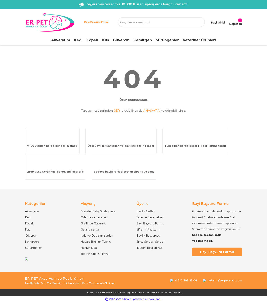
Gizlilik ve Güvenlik (93, 223)
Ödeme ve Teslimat (94, 217)
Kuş (27, 229)
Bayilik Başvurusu (148, 235)
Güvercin (31, 235)
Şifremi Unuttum (147, 229)
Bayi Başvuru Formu (150, 223)
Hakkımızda (89, 248)
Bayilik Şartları (145, 211)
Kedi (28, 217)
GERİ (117, 110)
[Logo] (50, 22)
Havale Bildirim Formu (96, 241)
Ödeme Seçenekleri (150, 217)
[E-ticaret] (133, 299)
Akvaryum (32, 211)
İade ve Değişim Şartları (97, 235)
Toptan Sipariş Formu (95, 254)
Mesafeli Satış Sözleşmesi (98, 211)
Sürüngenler (33, 248)
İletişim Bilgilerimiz (149, 248)
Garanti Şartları (90, 229)
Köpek (29, 223)
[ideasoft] (113, 299)
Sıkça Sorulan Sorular (150, 241)
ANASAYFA (151, 110)
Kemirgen (32, 241)
